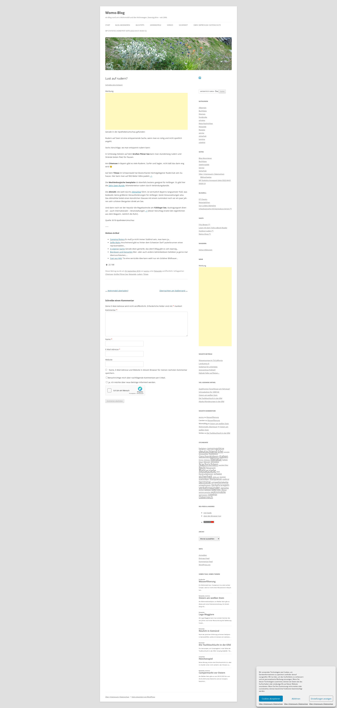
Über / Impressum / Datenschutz (271, 704)
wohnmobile (218, 492)
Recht (202, 467)
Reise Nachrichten (206, 123)
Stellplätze (216, 479)
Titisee (145, 274)
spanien (223, 477)
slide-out (216, 477)
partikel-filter (223, 465)
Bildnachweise (205, 177)
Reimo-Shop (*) (205, 234)
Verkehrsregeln (220, 485)
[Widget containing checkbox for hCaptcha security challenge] (125, 390)
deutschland (208, 451)
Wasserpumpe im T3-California (211, 360)
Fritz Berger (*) (204, 224)
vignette (224, 487)
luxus (225, 459)
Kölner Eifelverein (205, 250)
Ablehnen (296, 698)
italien (223, 456)
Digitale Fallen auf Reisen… (209, 373)
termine (202, 139)
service (201, 133)
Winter (224, 490)
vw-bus (201, 490)
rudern (139, 274)
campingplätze (215, 448)
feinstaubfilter (203, 454)
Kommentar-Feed (206, 561)
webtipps (207, 490)
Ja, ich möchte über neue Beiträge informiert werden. (132, 382)
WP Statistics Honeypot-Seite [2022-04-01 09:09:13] (126, 31)
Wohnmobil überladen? (116, 290)
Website (108, 359)
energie (226, 452)
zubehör (202, 142)
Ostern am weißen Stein (208, 395)
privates (202, 120)
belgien (202, 448)
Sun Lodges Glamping (207, 205)
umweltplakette (219, 482)
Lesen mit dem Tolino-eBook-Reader (213, 228)
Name (108, 339)
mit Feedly (208, 513)
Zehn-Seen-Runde (117, 185)
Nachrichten (208, 464)
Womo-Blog (115, 12)
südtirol (225, 479)
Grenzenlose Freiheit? (207, 370)
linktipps (207, 460)
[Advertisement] (146, 111)
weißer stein (216, 490)
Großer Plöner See (121, 274)
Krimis (201, 460)
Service (170, 25)
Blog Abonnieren (122, 25)
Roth (218, 472)
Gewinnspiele (155, 25)
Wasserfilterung (212, 417)
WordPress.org (204, 564)
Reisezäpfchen (204, 202)
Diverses (202, 114)
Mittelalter (215, 462)
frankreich (213, 454)
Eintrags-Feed (204, 558)
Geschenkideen (209, 456)
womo (146, 271)
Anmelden (203, 555)
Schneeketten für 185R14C (209, 392)
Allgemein (202, 107)
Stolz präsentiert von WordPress (143, 697)
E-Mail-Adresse (112, 349)
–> (151, 176)
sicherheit (202, 136)
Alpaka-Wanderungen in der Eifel (211, 401)
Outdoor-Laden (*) (206, 231)
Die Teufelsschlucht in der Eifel (210, 398)
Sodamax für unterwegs (208, 367)
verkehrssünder (209, 488)
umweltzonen (205, 485)
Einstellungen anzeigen (321, 698)
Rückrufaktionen (206, 474)
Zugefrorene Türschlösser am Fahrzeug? (214, 389)
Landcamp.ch (204, 363)
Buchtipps (140, 25)
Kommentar (111, 310)
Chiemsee (109, 274)
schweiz (218, 473)
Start (107, 25)
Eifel (220, 451)
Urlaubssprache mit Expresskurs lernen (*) (215, 209)
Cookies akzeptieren (271, 698)
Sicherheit (183, 25)
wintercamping (204, 492)
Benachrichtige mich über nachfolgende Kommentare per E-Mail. (137, 377)
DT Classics (203, 199)
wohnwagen (203, 495)
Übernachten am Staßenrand (173, 290)
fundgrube (203, 117)
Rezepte (202, 130)
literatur (216, 459)
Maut (201, 462)
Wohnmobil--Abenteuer (208, 427)
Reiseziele (158, 271)
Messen (207, 462)
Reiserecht (210, 467)
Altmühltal (136, 192)
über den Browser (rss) (212, 516)
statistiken (204, 479)
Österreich (206, 497)
